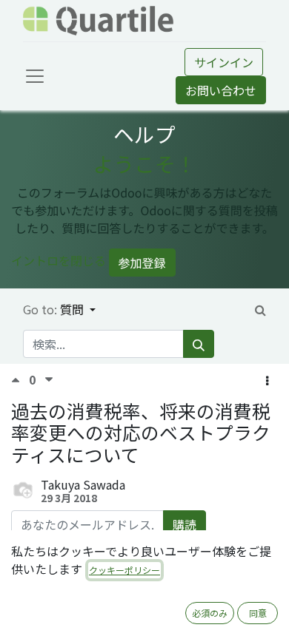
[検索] (198, 344)
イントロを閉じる (58, 260)
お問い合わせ (220, 90)
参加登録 (142, 262)
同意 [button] (258, 612)
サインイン (223, 62)
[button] (267, 380)
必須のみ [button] (209, 612)
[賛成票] (20, 379)
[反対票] (49, 379)
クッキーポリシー (124, 570)
